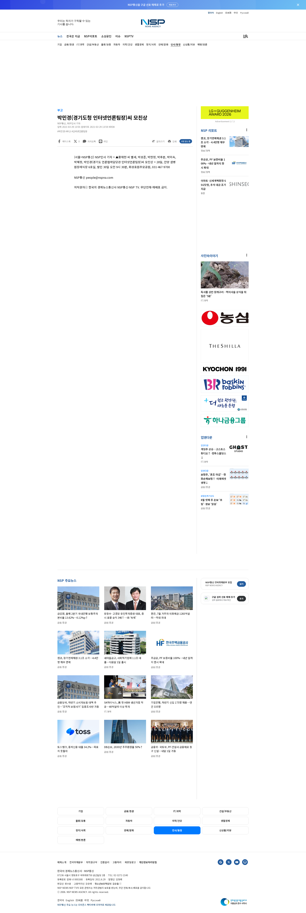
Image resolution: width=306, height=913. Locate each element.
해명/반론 (81, 840)
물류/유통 (81, 820)
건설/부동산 (225, 811)
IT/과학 (177, 811)
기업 (80, 811)
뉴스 (59, 36)
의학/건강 (177, 820)
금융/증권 (129, 811)
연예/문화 (129, 830)
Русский (244, 12)
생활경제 (225, 820)
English (219, 12)
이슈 (117, 36)
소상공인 (106, 36)
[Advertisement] (265, 142)
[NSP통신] (153, 23)
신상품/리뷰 (225, 830)
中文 (236, 12)
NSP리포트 (90, 36)
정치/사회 (81, 830)
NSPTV (128, 36)
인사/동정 (177, 830)
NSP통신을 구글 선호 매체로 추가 (146, 5)
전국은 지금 (73, 36)
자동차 (129, 820)
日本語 (228, 12)
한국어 (211, 12)
